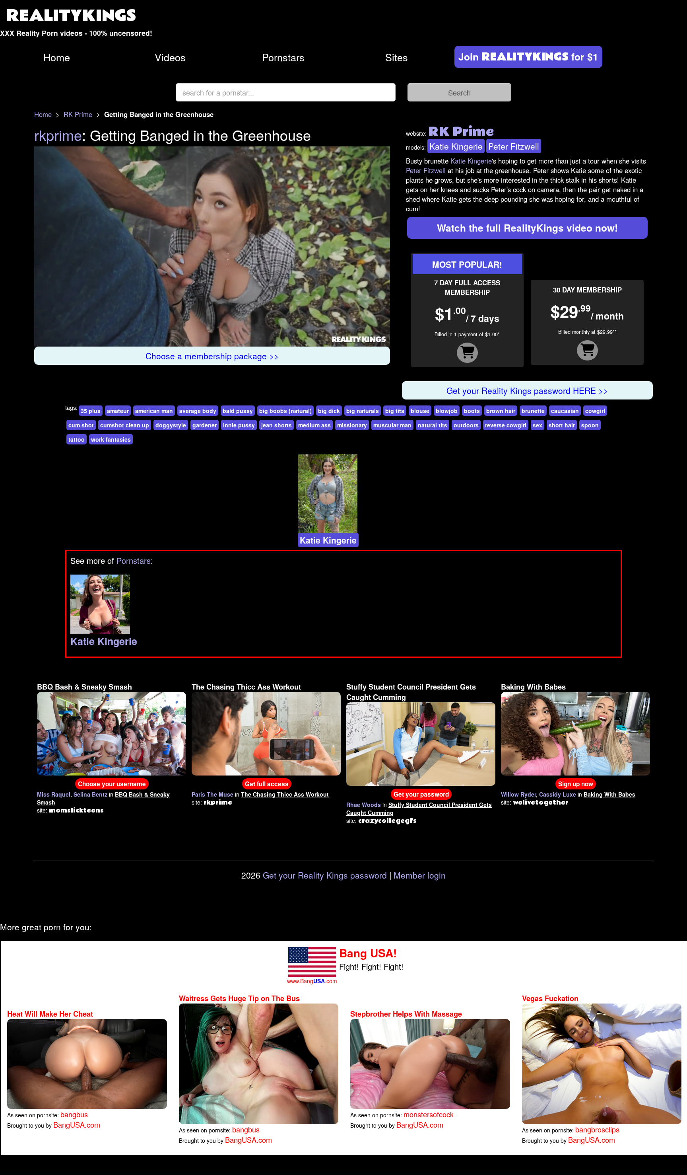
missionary (352, 425)
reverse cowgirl (505, 425)
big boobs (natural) (285, 411)
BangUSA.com (76, 1124)
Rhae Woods (363, 805)
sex (537, 425)
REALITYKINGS (71, 16)
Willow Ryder (518, 794)
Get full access (267, 783)
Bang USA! (368, 953)
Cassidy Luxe (557, 794)
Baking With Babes (533, 687)
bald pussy (238, 411)
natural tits (432, 425)
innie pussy (239, 425)
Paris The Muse (212, 794)
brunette (533, 411)
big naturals (362, 411)
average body (197, 411)
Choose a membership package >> (212, 356)
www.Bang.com (312, 981)
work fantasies (111, 439)
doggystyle (170, 425)
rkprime (58, 135)
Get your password (421, 794)
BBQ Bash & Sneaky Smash (84, 687)
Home (56, 57)
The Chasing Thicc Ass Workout (246, 687)
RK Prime (78, 114)
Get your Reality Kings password (325, 875)
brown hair (500, 411)
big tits (394, 411)
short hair (562, 425)
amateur (118, 411)
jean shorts (276, 425)
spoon (590, 425)
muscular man (392, 425)
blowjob (447, 411)
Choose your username (112, 783)
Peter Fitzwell (513, 146)
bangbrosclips (597, 1129)
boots (472, 411)
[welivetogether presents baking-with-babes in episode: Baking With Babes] (575, 733)
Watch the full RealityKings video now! (527, 227)
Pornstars (283, 57)
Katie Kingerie (456, 146)
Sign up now (575, 783)
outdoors (466, 425)
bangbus (74, 1114)
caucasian (565, 411)
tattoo (76, 439)
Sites (396, 57)
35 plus (91, 411)
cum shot (81, 425)
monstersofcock (429, 1114)
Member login (420, 875)
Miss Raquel (53, 794)
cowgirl (595, 411)
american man (154, 411)
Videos (170, 57)
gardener (204, 425)
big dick (329, 411)
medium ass (314, 425)
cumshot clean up (124, 425)
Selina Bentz (90, 794)
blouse (420, 411)
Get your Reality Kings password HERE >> (527, 390)
